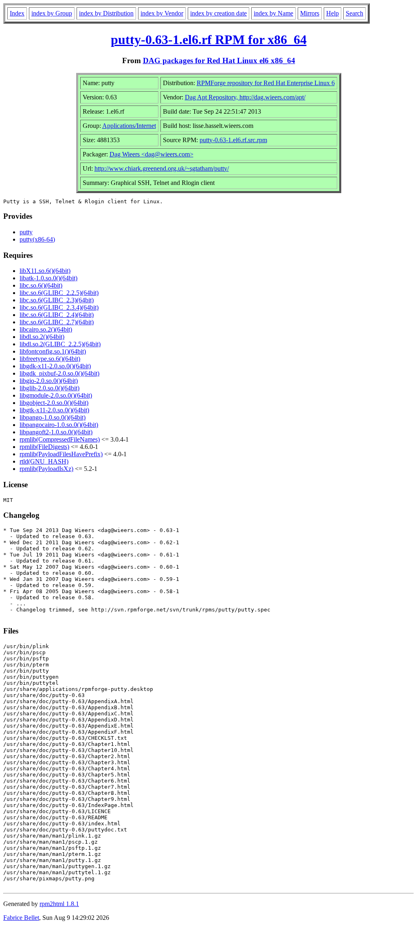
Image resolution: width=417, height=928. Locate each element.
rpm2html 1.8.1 (59, 903)
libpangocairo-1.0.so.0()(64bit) (59, 424)
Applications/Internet (129, 125)
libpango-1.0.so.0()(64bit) (53, 417)
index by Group (51, 13)
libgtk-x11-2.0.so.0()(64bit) (54, 410)
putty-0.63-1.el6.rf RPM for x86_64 (209, 39)
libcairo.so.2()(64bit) (46, 329)
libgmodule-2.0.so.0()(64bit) (56, 395)
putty (26, 232)
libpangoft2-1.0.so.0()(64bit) (56, 432)
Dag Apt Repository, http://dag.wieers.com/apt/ (245, 97)
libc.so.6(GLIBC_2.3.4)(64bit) (59, 307)
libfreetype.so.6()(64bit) (50, 358)
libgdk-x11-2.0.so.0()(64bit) (55, 366)
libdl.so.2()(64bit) (42, 336)
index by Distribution (106, 13)
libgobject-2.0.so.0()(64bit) (54, 402)
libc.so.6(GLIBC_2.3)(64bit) (57, 300)
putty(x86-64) (37, 239)
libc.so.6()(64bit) (41, 285)
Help (332, 13)
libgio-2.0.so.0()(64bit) (49, 380)
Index (17, 13)
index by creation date (218, 13)
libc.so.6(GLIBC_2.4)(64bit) (57, 314)
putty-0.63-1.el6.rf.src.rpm (233, 139)
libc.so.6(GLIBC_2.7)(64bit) (57, 322)
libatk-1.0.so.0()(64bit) (48, 278)
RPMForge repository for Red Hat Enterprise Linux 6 (266, 82)
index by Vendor (161, 13)
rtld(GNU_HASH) (44, 461)
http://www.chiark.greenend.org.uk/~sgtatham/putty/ (161, 168)
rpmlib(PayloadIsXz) (46, 468)
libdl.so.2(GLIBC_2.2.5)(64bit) (60, 344)
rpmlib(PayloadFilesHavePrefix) (61, 454)
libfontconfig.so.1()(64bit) (53, 351)
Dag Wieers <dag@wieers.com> (151, 154)
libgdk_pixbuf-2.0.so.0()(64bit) (59, 373)
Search (354, 13)
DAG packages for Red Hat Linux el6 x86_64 (219, 60)
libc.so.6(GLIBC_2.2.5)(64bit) (59, 292)
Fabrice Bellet (21, 917)
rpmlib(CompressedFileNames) (60, 439)
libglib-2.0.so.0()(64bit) (49, 388)
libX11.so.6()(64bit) (45, 270)
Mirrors (309, 13)
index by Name (273, 13)
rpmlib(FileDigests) (44, 446)
